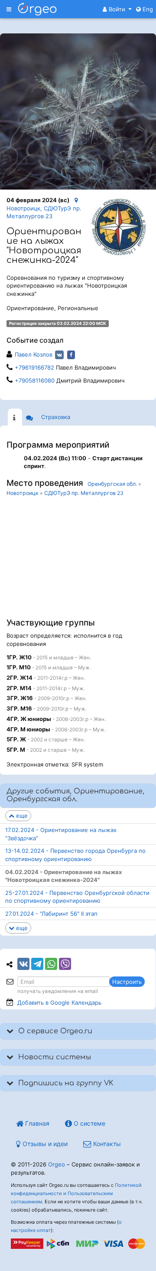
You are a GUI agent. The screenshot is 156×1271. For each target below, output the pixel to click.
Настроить (127, 981)
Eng (147, 9)
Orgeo (56, 1164)
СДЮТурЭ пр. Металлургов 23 (84, 493)
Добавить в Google (59, 1002)
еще (21, 815)
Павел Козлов (33, 354)
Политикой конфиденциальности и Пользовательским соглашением (76, 1193)
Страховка (55, 416)
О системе (88, 1123)
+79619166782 (34, 367)
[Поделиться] (23, 964)
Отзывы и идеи (44, 1143)
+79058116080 (35, 380)
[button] (117, 9)
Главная (36, 1123)
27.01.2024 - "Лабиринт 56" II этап (51, 913)
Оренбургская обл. (112, 484)
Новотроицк (22, 493)
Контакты (106, 1143)
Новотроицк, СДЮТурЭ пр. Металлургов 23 (43, 212)
